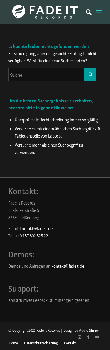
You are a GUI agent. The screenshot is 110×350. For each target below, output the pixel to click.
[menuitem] (86, 12)
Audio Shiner (89, 330)
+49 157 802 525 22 (31, 236)
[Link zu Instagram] (79, 336)
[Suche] (86, 12)
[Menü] (99, 12)
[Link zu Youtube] (97, 336)
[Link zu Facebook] (88, 336)
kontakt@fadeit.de (36, 228)
